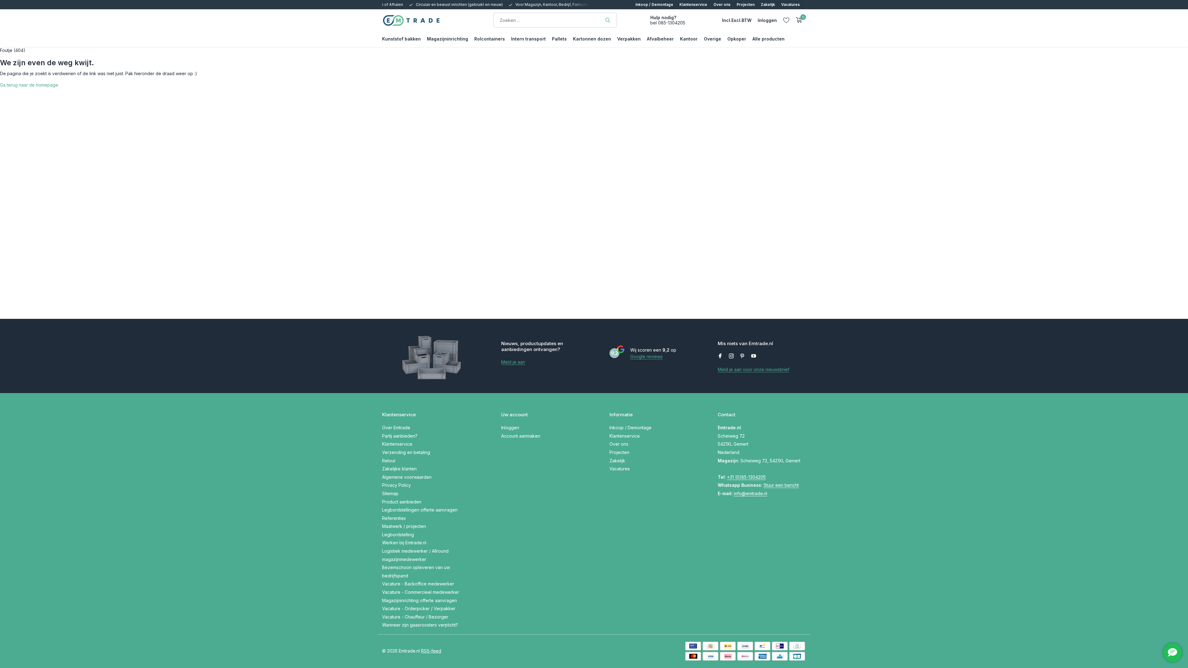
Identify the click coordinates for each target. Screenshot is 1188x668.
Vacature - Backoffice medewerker (418, 583)
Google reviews (646, 356)
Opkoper (736, 38)
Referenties (394, 518)
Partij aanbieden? (399, 436)
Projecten (746, 4)
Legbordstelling (398, 534)
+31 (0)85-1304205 (746, 477)
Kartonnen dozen (592, 38)
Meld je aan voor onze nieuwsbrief (753, 369)
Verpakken (629, 38)
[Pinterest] (742, 356)
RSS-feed (431, 650)
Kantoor (689, 38)
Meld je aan (513, 362)
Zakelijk (768, 4)
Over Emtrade (396, 427)
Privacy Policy (396, 485)
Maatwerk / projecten (404, 526)
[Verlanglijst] (786, 20)
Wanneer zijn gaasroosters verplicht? (420, 624)
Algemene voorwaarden (407, 477)
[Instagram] (731, 356)
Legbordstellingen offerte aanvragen (420, 509)
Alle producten (768, 38)
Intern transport (528, 38)
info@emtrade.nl (750, 493)
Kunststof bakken (401, 38)
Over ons (721, 4)
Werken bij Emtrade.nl (404, 542)
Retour (389, 460)
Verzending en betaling (406, 452)
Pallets (559, 38)
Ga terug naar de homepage (29, 85)
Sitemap (390, 493)
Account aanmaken (520, 436)
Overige (712, 38)
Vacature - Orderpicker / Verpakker (418, 608)
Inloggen (510, 427)
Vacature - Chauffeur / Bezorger (415, 616)
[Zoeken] (607, 20)
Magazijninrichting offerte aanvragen (419, 600)
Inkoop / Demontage (654, 4)
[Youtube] (753, 356)
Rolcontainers (489, 38)
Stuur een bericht (781, 485)
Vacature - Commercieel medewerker (420, 592)
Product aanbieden (401, 501)
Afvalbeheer (660, 38)
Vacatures (790, 4)
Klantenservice (693, 4)
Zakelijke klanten (399, 468)
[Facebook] (720, 356)
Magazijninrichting (447, 38)
